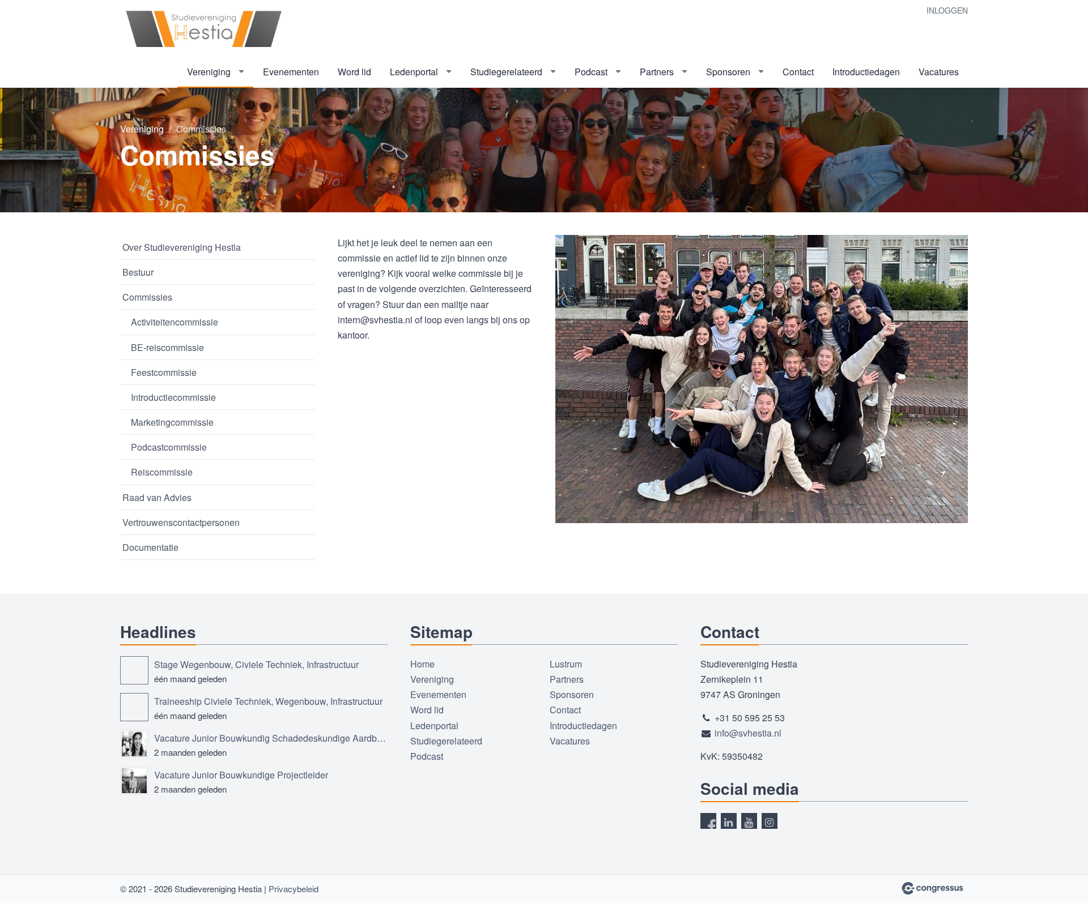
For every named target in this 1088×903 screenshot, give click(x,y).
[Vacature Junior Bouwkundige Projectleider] (134, 781)
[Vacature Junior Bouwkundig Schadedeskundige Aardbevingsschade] (134, 744)
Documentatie (150, 547)
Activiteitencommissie (174, 321)
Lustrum (566, 663)
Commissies (147, 296)
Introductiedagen (866, 71)
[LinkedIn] (729, 821)
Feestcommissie (164, 372)
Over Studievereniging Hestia (181, 247)
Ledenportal (414, 71)
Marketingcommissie (172, 422)
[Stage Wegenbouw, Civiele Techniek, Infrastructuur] (134, 670)
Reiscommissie (162, 471)
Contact (798, 71)
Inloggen (947, 10)
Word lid (354, 71)
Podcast (591, 71)
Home (422, 663)
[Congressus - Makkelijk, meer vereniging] (932, 888)
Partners (657, 71)
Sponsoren (728, 71)
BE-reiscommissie (167, 347)
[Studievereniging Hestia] (205, 29)
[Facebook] (708, 821)
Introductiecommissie (173, 397)
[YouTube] (749, 821)
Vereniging (209, 71)
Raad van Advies (157, 497)
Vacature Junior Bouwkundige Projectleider (241, 774)
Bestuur (138, 272)
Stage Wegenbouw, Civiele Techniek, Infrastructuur (256, 664)
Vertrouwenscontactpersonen (181, 522)
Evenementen (291, 71)
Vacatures (939, 71)
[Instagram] (769, 821)
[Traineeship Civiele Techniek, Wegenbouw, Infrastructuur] (134, 707)
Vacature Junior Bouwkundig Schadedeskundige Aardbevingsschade (271, 737)
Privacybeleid (293, 889)
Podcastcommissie (169, 446)
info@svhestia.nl (748, 732)
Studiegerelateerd (506, 71)
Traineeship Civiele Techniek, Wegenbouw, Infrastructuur (268, 701)
